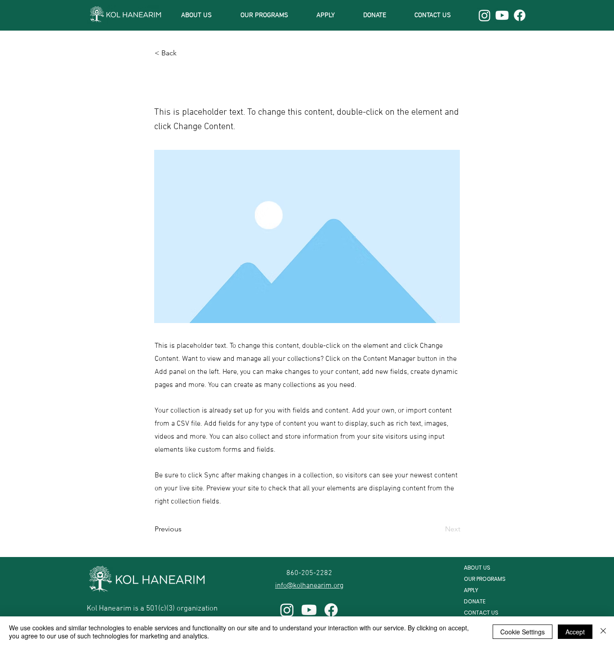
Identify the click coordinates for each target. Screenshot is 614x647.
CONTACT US (481, 612)
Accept (575, 631)
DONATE (474, 601)
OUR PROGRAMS (485, 579)
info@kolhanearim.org (309, 585)
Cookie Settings (522, 631)
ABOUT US (477, 567)
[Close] (603, 632)
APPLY (471, 590)
